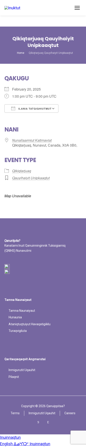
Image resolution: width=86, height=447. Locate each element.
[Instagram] (48, 422)
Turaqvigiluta (18, 331)
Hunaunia (15, 317)
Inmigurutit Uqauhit (22, 370)
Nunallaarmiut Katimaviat (32, 140)
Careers (69, 413)
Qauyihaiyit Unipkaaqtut (31, 177)
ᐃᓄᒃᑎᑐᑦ (22, 443)
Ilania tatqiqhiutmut (34, 108)
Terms (15, 413)
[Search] (68, 7)
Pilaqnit (14, 377)
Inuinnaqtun (10, 437)
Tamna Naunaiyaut (22, 310)
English (7, 443)
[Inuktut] (12, 8)
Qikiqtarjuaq (21, 170)
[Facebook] (38, 422)
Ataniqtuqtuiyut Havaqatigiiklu (29, 324)
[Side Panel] (77, 7)
